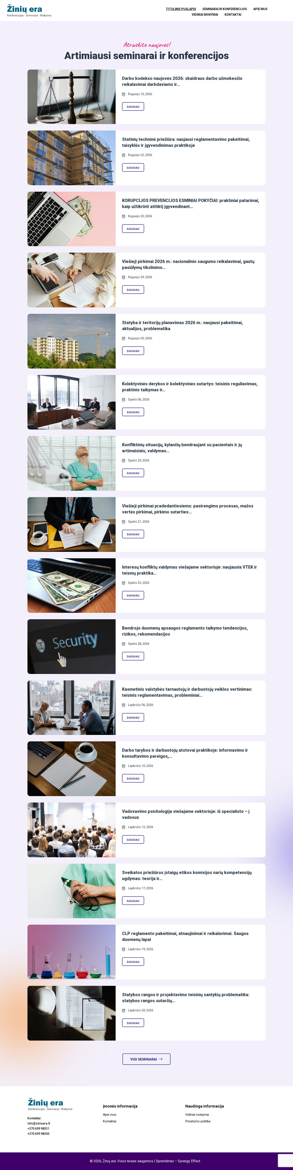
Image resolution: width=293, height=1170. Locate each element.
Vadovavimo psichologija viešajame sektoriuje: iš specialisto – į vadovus (185, 814)
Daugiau (133, 106)
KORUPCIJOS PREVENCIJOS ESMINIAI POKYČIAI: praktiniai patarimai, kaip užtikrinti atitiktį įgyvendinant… (190, 203)
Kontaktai (233, 14)
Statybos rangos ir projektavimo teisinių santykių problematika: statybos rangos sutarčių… (185, 997)
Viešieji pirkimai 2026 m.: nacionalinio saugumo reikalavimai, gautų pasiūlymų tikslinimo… (188, 264)
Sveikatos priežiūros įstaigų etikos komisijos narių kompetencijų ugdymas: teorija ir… (187, 875)
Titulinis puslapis (181, 9)
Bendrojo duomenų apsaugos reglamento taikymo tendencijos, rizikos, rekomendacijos (185, 631)
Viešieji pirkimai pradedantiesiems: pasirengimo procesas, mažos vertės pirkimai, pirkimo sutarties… (187, 508)
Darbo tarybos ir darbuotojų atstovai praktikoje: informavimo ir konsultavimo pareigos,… (185, 753)
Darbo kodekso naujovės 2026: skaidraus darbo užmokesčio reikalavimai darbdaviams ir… (182, 81)
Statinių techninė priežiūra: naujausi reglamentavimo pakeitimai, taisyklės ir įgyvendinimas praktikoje (186, 142)
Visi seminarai (143, 1059)
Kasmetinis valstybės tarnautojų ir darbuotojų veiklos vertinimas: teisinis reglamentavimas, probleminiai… (187, 692)
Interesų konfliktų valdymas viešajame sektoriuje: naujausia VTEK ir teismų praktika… (189, 570)
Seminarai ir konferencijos (224, 9)
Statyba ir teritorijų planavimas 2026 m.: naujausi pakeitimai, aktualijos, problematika (182, 325)
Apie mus (260, 9)
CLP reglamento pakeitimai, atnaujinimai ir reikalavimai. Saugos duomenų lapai (185, 936)
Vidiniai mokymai (205, 14)
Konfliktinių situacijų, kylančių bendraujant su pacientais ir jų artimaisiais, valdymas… (182, 447)
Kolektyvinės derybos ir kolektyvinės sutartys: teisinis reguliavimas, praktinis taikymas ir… (190, 386)
